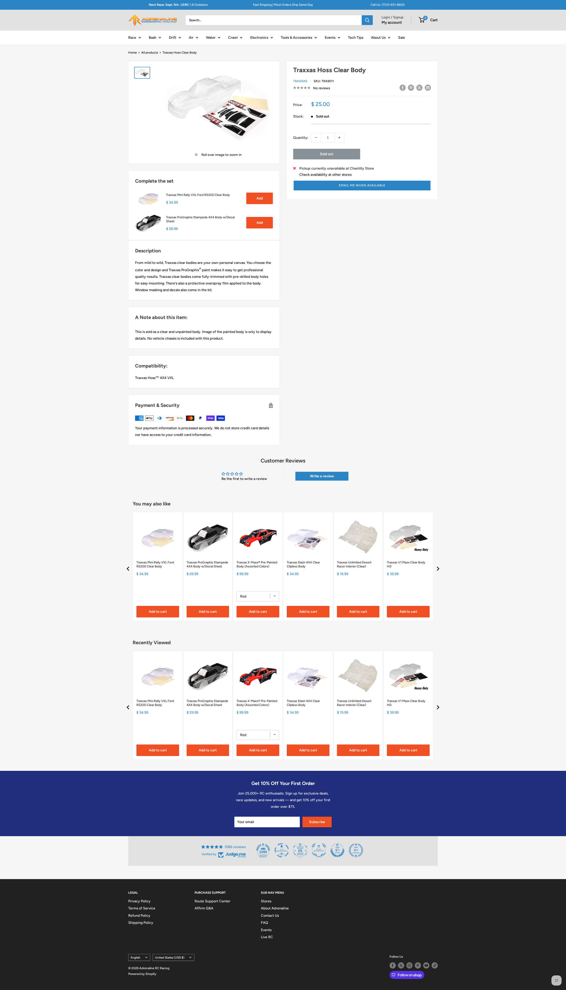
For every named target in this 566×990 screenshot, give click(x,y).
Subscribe (317, 822)
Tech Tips (355, 37)
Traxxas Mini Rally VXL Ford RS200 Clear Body (198, 195)
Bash (152, 37)
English (135, 957)
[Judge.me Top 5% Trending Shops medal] (356, 850)
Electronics (259, 37)
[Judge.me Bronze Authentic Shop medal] (319, 850)
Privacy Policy (139, 901)
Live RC (267, 937)
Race (132, 37)
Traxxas (300, 81)
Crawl (233, 37)
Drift (172, 37)
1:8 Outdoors (178, 5)
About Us (378, 37)
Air (191, 37)
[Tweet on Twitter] (419, 87)
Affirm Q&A (204, 908)
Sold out (326, 154)
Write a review (322, 476)
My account (392, 22)
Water (211, 37)
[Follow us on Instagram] (409, 965)
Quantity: (300, 137)
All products (149, 52)
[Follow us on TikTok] (435, 965)
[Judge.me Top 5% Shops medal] (337, 850)
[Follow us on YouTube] (426, 965)
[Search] (367, 20)
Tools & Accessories (296, 37)
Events (330, 37)
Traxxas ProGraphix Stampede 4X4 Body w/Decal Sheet (200, 219)
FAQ (264, 922)
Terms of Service (141, 908)
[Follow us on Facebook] (393, 965)
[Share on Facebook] (403, 87)
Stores (266, 901)
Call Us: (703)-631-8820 (388, 5)
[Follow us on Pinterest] (418, 965)
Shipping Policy (140, 922)
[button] (362, 185)
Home (132, 52)
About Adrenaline (275, 908)
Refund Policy (139, 915)
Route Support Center (212, 901)
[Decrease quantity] (316, 137)
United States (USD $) (169, 957)
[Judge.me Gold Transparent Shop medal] (282, 850)
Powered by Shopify (142, 974)
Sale (401, 37)
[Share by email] (428, 87)
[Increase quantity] (339, 137)
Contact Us (270, 915)
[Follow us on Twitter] (401, 965)
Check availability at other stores (325, 174)
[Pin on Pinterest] (411, 87)
